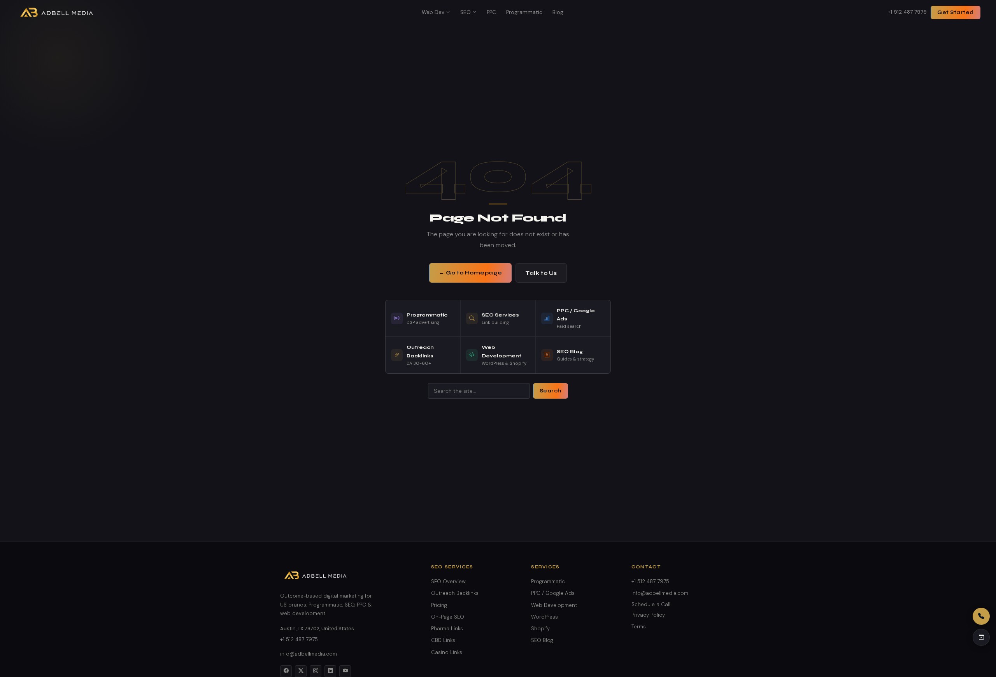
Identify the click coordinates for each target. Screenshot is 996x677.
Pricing (439, 605)
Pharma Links (447, 628)
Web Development (554, 605)
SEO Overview (448, 581)
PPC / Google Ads (553, 593)
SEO (465, 12)
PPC (491, 12)
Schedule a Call (650, 604)
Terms (638, 626)
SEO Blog (542, 640)
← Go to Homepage (470, 272)
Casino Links (446, 652)
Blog (557, 12)
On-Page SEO (447, 617)
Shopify (540, 628)
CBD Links (443, 640)
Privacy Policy (648, 615)
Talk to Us (541, 273)
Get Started (955, 12)
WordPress (544, 617)
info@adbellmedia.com (308, 654)
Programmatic (524, 12)
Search (550, 391)
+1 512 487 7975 (907, 12)
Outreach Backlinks (455, 593)
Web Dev (433, 12)
